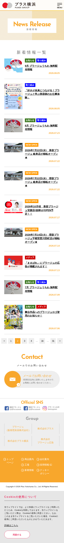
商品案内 (29, 459)
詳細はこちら (11, 525)
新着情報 (29, 470)
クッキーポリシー (44, 472)
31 (53, 341)
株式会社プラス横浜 (18, 441)
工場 (27, 464)
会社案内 (44, 459)
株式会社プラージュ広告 (46, 441)
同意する (17, 535)
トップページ (10, 461)
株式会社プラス (46, 428)
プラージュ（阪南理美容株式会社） (18, 428)
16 (42, 341)
